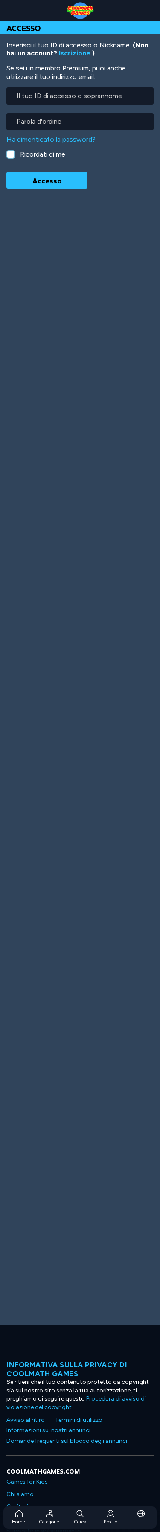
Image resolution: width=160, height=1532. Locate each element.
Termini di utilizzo (78, 1420)
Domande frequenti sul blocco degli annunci (66, 1441)
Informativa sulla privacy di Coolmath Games (66, 1369)
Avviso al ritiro (25, 1420)
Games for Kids (27, 1481)
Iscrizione (74, 53)
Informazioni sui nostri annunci (48, 1430)
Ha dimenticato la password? (51, 139)
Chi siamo (20, 1494)
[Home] (80, 10)
